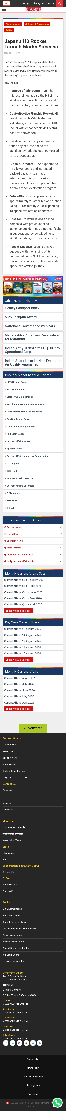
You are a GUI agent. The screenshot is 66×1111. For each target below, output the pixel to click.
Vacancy (7, 803)
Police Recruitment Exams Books (24, 411)
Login (27, 3)
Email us (9, 985)
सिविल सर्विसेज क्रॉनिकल (13, 834)
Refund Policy (33, 1068)
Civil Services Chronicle (14, 827)
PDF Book (11, 500)
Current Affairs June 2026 (19, 690)
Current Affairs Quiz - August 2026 (24, 580)
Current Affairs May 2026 (19, 696)
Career (6, 796)
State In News (9, 764)
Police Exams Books (12, 935)
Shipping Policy (33, 1085)
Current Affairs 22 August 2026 (22, 641)
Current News (13, 24)
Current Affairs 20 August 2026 (22, 653)
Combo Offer (9, 891)
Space (9, 30)
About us (7, 790)
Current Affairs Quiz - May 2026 (23, 598)
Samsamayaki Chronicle (19, 478)
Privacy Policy (33, 1059)
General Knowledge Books (20, 426)
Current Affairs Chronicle (20, 485)
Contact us (8, 809)
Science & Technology (37, 24)
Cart (52, 3)
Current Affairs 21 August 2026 (22, 647)
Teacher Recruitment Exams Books (25, 404)
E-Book (10, 508)
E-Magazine (13, 493)
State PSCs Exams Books (19, 397)
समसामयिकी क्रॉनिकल (12, 840)
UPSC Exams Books (16, 382)
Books (6, 859)
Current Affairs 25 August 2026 (22, 629)
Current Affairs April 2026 (19, 702)
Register (40, 3)
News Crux (8, 751)
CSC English (12, 463)
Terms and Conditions (33, 1076)
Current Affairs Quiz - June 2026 (23, 592)
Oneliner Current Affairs (14, 771)
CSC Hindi (11, 471)
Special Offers (14, 448)
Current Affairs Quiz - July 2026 (23, 586)
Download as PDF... (20, 610)
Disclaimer (33, 1094)
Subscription (9, 872)
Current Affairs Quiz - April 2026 (23, 604)
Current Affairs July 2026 (19, 684)
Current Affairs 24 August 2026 (22, 635)
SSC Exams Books (16, 389)
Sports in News (10, 758)
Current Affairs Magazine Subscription (27, 456)
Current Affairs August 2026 (20, 678)
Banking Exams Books (18, 419)
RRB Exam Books (15, 434)
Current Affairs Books (18, 441)
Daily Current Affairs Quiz (15, 777)
